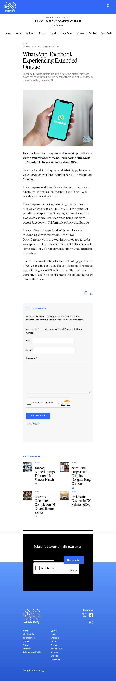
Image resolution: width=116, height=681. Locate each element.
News (18, 33)
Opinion (30, 33)
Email (29, 350)
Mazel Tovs (66, 33)
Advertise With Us (32, 652)
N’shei (53, 33)
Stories (92, 33)
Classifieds (106, 33)
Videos (80, 33)
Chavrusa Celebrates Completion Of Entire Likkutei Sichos (45, 504)
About (26, 645)
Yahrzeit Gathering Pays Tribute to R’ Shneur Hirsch (45, 473)
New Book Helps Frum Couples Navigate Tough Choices (82, 475)
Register (36, 424)
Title (28, 341)
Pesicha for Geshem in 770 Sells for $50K (81, 500)
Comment (31, 358)
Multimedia (28, 634)
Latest (7, 33)
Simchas (27, 649)
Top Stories (29, 638)
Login (28, 424)
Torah (42, 33)
